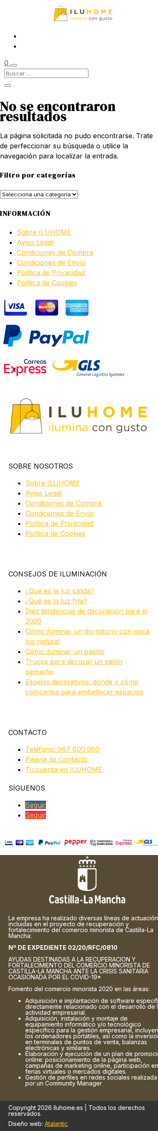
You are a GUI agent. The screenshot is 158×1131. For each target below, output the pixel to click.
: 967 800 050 (62, 749)
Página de (56, 759)
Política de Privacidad (51, 272)
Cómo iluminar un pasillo (64, 651)
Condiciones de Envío (51, 262)
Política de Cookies (47, 283)
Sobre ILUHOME (44, 232)
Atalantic (56, 1123)
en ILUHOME (63, 769)
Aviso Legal (35, 242)
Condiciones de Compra (55, 252)
